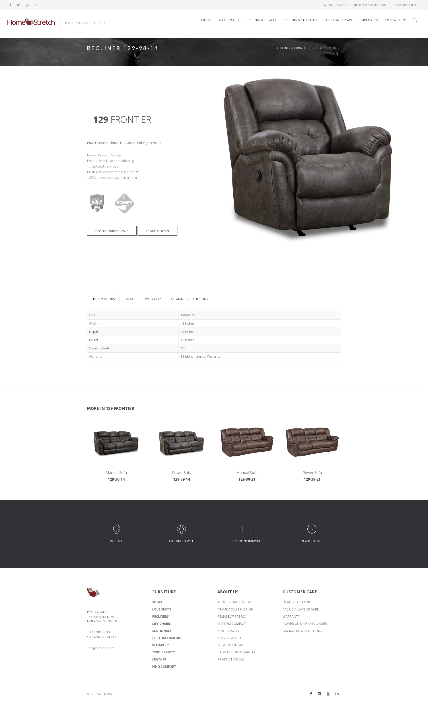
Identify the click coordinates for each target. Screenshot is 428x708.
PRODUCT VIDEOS (231, 659)
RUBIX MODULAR (230, 645)
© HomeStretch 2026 (99, 694)
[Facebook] (11, 5)
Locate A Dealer (157, 231)
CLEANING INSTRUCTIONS (189, 299)
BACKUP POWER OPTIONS (302, 631)
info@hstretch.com (373, 5)
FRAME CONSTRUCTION (235, 609)
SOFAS (157, 602)
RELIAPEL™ (160, 645)
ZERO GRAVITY (163, 652)
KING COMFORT (164, 666)
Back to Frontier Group (111, 231)
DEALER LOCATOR (296, 602)
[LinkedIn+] (337, 694)
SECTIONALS (162, 631)
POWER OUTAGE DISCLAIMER (305, 623)
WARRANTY (153, 299)
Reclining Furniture (294, 48)
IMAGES (130, 299)
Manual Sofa (116, 472)
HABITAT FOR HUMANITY (236, 652)
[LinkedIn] (36, 5)
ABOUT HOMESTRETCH (234, 602)
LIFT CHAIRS (161, 623)
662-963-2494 (337, 5)
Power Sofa (181, 472)
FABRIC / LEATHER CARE (301, 609)
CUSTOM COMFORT (167, 638)
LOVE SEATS (161, 609)
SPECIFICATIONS (103, 299)
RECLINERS (160, 616)
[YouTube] (27, 5)
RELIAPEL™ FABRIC (231, 616)
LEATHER (159, 659)
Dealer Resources (405, 5)
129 (318, 48)
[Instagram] (18, 5)
